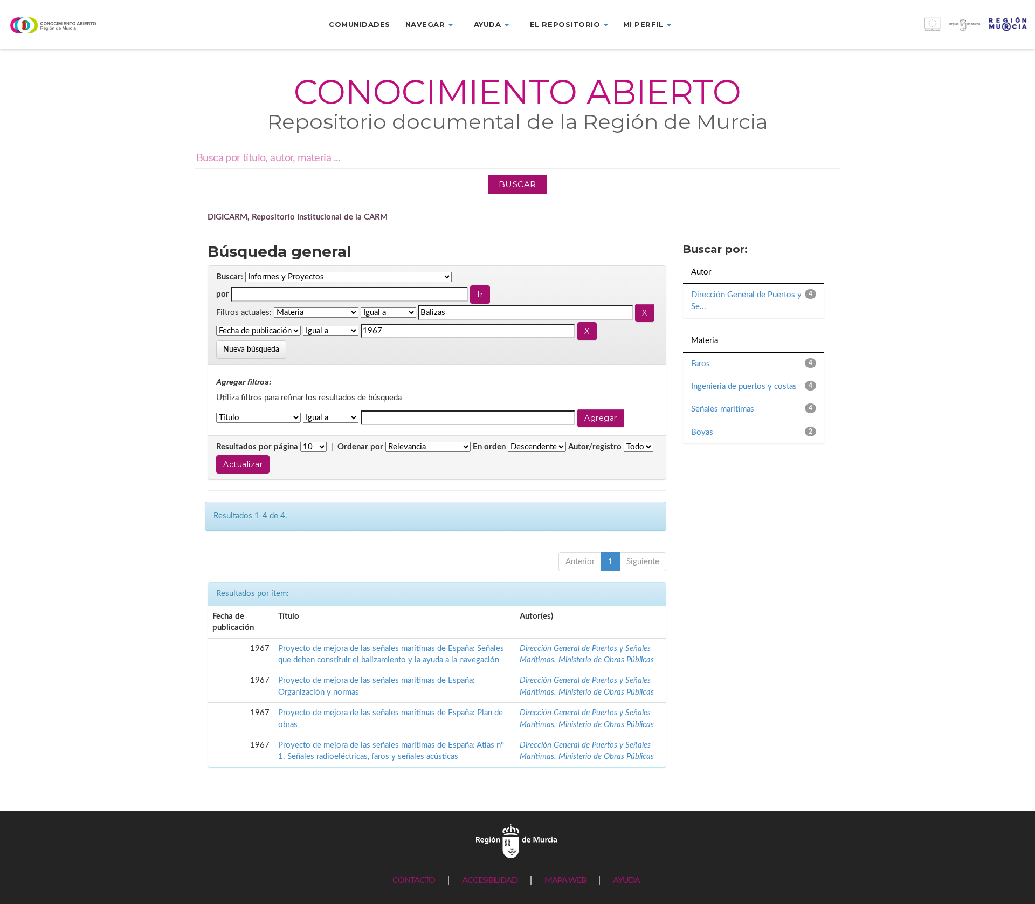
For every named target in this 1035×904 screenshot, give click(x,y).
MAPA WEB (565, 880)
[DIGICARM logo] (86, 25)
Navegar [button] (426, 24)
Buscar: (229, 277)
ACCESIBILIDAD (490, 880)
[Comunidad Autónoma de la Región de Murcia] (516, 841)
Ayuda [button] (488, 24)
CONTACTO (413, 880)
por (222, 294)
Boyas (702, 432)
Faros (700, 364)
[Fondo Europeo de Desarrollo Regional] (905, 30)
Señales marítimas (722, 409)
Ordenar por (360, 447)
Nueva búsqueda (251, 349)
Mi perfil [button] (644, 24)
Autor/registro (595, 447)
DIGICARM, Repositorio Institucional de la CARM (298, 217)
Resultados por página (257, 447)
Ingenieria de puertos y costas (744, 386)
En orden (489, 447)
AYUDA (626, 880)
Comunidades (359, 24)
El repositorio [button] (566, 24)
